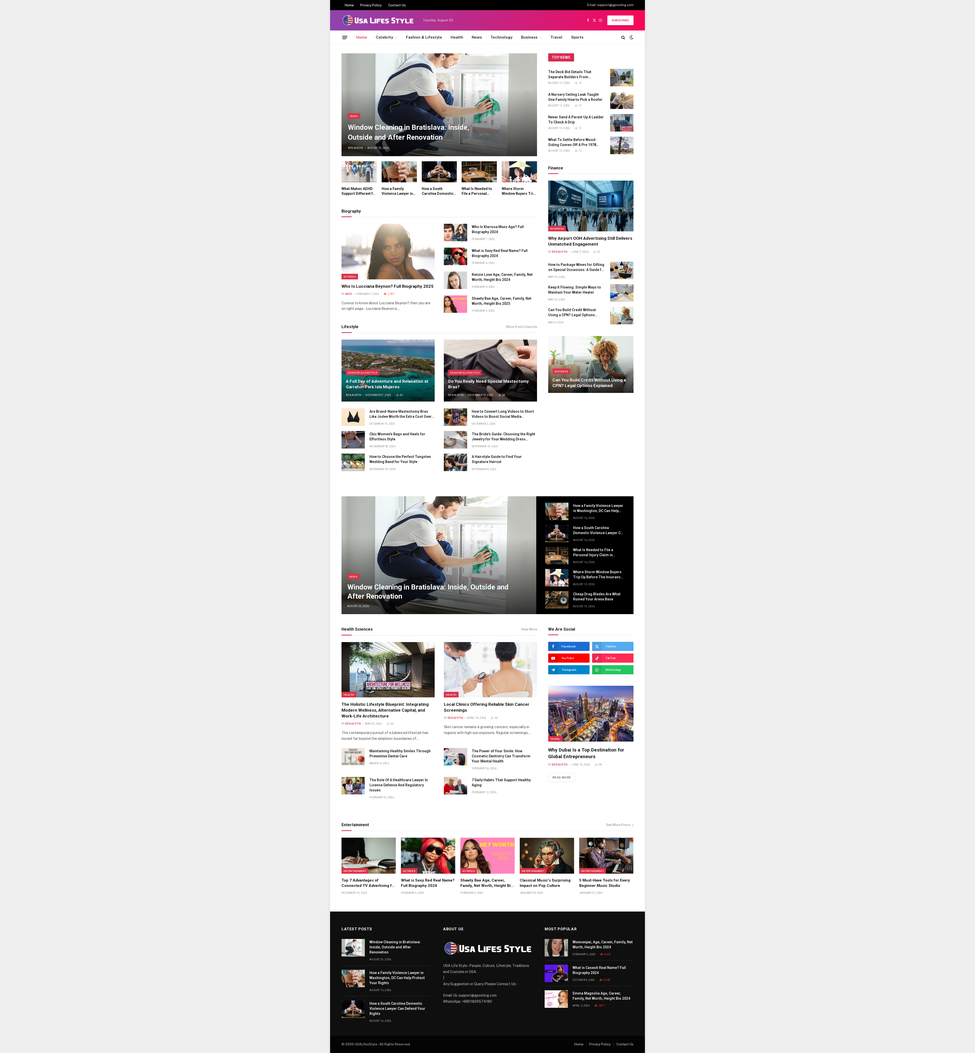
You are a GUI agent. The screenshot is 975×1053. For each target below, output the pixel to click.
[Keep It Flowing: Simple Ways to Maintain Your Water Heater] (621, 293)
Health (457, 37)
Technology (501, 37)
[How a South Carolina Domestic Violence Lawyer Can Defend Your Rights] (439, 171)
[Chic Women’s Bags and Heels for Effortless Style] (353, 440)
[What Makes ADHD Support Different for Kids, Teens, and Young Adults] (359, 171)
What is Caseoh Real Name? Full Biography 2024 (599, 970)
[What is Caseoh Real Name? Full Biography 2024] (556, 973)
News (477, 37)
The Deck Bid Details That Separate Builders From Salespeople (569, 74)
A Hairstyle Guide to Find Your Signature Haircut (497, 459)
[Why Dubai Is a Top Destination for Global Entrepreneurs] (590, 714)
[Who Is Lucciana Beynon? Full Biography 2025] (388, 251)
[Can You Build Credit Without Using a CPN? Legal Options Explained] (621, 315)
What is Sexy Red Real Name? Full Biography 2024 (500, 253)
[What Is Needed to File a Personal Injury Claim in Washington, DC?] (479, 171)
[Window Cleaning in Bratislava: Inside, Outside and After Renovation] (439, 104)
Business (529, 37)
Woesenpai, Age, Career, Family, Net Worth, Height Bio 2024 (603, 944)
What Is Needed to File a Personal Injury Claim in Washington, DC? (477, 191)
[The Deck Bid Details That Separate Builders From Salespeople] (621, 77)
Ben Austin (355, 148)
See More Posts (618, 825)
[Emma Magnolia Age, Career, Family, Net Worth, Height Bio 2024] (556, 999)
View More (529, 629)
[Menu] (344, 37)
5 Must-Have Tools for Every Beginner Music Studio (604, 883)
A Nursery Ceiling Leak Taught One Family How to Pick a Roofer (575, 97)
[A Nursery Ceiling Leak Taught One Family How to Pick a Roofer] (621, 100)
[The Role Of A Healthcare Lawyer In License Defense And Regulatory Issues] (353, 785)
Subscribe (620, 20)
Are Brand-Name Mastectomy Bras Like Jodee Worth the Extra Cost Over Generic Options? (400, 414)
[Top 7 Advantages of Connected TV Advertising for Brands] (369, 856)
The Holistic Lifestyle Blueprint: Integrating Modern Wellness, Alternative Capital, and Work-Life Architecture (385, 710)
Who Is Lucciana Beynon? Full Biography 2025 (387, 286)
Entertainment (355, 870)
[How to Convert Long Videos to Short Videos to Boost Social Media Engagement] (455, 417)
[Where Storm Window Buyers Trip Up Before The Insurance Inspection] (519, 171)
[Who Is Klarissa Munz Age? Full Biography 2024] (455, 232)
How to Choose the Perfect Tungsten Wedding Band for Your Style (400, 459)
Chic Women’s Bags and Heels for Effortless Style (397, 436)
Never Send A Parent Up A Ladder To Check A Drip (576, 119)
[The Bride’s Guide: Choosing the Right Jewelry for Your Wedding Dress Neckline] (455, 440)
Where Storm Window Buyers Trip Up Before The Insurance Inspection (518, 191)
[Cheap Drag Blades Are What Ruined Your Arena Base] (556, 600)
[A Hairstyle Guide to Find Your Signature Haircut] (455, 462)
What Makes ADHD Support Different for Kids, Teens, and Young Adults (359, 191)
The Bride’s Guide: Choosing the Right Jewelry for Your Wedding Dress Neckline (503, 437)
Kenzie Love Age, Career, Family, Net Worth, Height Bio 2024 (502, 277)
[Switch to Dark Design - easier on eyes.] (630, 37)
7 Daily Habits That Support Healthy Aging (501, 782)
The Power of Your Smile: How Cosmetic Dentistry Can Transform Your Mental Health (501, 756)
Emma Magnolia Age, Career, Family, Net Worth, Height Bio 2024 (601, 995)
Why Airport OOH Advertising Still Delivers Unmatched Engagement (590, 241)
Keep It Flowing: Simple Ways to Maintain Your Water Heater (574, 289)
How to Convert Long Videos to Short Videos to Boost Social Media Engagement (503, 414)
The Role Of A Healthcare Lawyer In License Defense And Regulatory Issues (398, 785)
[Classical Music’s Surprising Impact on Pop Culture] (547, 856)
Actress (350, 276)
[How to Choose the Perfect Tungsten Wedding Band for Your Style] (353, 462)
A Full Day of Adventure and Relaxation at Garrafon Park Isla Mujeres (387, 384)
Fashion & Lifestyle (424, 37)
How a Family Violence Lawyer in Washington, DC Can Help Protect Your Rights (399, 191)
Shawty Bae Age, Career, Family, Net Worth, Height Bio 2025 (501, 301)
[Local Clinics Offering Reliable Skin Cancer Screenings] (490, 669)
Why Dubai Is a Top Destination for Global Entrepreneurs (586, 753)
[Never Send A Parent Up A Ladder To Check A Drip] (621, 123)
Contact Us (397, 5)
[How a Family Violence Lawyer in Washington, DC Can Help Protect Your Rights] (399, 171)
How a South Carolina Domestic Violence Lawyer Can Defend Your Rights (439, 191)
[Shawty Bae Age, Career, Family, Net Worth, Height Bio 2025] (455, 304)
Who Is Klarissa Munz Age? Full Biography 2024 (498, 229)
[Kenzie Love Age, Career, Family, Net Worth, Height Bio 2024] (455, 280)
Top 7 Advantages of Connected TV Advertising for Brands (369, 883)
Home (349, 5)
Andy (348, 294)
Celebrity (384, 37)
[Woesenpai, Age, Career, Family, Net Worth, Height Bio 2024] (556, 947)
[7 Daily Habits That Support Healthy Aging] (455, 785)
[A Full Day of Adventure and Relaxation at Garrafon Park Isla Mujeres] (388, 371)
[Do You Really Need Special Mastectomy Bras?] (490, 371)
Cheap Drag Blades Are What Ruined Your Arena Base (597, 596)
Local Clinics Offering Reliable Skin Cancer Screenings (486, 707)
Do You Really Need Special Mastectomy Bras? (488, 384)
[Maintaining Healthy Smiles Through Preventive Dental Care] (353, 756)
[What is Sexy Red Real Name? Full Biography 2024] (455, 256)
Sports (577, 37)
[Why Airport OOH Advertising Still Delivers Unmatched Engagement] (590, 206)
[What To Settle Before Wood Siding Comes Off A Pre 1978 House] (621, 145)
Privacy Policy (371, 5)
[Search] (623, 37)
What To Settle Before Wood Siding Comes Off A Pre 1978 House (572, 142)
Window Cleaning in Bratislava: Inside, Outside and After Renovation (408, 132)
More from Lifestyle (521, 327)
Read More (561, 777)
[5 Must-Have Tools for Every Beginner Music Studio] (606, 856)
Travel (556, 37)
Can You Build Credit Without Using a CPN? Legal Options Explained (572, 312)
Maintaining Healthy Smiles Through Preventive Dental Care (400, 753)
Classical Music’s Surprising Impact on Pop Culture (545, 883)
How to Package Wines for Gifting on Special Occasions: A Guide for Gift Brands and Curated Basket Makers (576, 267)
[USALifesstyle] (378, 20)
